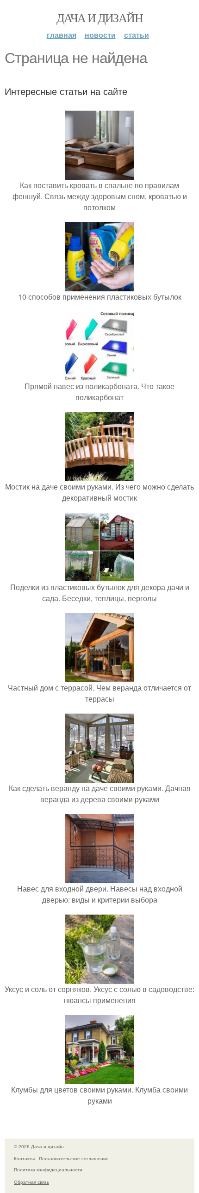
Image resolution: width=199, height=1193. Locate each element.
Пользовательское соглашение (74, 1158)
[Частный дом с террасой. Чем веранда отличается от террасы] (99, 676)
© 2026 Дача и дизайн (39, 1146)
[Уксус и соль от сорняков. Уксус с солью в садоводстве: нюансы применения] (99, 978)
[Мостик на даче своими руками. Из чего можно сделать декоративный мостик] (99, 475)
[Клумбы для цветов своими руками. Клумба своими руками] (99, 1078)
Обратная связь (31, 1182)
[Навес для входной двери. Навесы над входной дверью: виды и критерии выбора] (99, 877)
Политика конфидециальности (48, 1169)
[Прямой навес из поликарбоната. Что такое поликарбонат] (99, 375)
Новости (100, 35)
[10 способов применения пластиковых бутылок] (99, 285)
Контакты (24, 1158)
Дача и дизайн (99, 17)
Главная (61, 35)
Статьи (136, 35)
